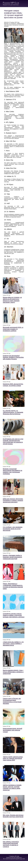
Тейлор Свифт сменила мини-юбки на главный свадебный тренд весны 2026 (13, 758)
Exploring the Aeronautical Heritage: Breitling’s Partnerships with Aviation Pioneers (13, 357)
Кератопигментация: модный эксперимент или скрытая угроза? (12, 730)
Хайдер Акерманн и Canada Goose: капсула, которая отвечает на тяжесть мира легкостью (12, 787)
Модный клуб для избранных (11, 4)
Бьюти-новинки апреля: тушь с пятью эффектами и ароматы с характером (13, 671)
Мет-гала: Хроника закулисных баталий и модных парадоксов (13, 815)
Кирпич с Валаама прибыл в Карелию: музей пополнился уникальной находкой (12, 557)
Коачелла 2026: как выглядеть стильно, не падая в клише (13, 384)
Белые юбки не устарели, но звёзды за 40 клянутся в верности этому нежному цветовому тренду (12, 300)
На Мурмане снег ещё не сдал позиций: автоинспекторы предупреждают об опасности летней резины (13, 441)
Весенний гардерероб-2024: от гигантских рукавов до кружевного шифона (13, 329)
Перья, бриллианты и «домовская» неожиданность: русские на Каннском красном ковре (13, 586)
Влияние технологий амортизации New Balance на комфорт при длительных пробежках (12, 471)
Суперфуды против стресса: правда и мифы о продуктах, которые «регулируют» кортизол (13, 615)
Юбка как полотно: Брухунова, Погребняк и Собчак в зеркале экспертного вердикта (13, 500)
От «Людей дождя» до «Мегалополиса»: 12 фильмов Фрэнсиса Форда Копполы (13, 412)
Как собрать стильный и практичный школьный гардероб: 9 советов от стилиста (11, 844)
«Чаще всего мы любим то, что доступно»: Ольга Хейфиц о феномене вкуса (13, 643)
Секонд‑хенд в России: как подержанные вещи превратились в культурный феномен (12, 701)
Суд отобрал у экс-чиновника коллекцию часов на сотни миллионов (12, 528)
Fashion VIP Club (11, 3)
